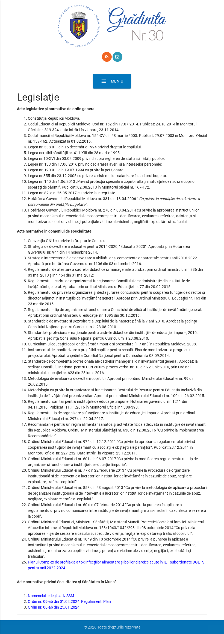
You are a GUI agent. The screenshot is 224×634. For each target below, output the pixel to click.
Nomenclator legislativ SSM (51, 596)
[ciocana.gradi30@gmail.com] (117, 57)
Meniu (112, 81)
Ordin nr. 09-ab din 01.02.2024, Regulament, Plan (69, 601)
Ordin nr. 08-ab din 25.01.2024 (53, 607)
